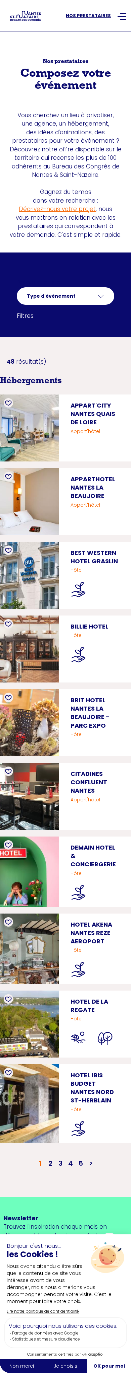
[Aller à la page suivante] (91, 1163)
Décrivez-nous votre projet (57, 209)
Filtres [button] (25, 316)
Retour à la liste (39, 282)
